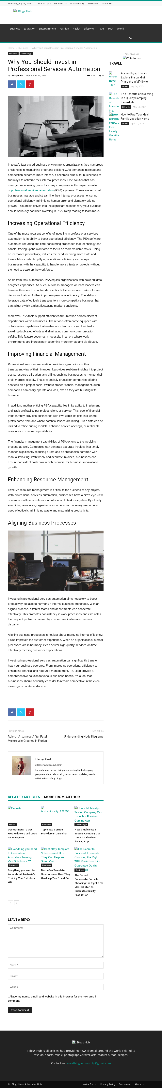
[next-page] (16, 902)
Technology (26, 53)
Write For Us (60, 3)
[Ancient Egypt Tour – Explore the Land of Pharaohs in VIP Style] (114, 79)
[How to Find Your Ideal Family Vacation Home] (114, 127)
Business (15, 28)
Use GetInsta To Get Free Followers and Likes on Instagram (22, 833)
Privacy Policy (77, 3)
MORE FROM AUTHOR (62, 797)
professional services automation (32, 190)
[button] (76, 38)
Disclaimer (93, 3)
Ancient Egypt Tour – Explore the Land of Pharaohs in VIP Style (134, 77)
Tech (110, 28)
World (120, 28)
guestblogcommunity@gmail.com (89, 1063)
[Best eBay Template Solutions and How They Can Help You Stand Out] (55, 857)
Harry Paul (17, 75)
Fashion (64, 28)
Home (11, 48)
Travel (100, 28)
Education (29, 28)
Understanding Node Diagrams (84, 736)
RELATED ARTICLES (24, 797)
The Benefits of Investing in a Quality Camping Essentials (137, 98)
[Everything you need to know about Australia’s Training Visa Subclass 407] (22, 857)
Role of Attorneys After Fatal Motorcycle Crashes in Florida (27, 739)
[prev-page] (10, 902)
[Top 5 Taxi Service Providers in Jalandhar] (55, 816)
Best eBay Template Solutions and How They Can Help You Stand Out (55, 874)
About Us (107, 3)
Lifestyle (89, 28)
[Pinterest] (30, 84)
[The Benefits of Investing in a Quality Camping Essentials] (114, 108)
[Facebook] (12, 84)
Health (76, 28)
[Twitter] (21, 84)
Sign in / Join (44, 3)
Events (12, 824)
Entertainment (47, 28)
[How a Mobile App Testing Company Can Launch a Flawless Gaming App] (89, 816)
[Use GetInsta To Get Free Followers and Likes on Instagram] (22, 816)
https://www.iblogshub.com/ (48, 765)
